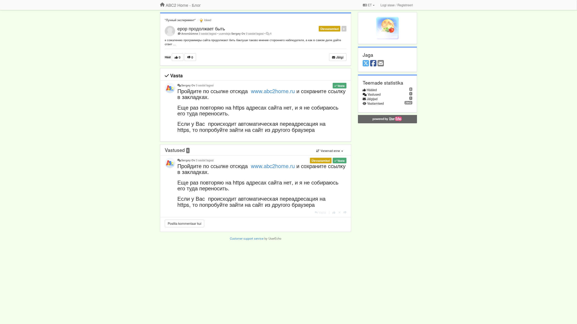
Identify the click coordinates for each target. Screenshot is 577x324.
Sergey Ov (238, 34)
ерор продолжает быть (201, 28)
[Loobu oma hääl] (339, 212)
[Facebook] (373, 63)
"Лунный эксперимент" (180, 20)
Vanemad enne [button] (330, 150)
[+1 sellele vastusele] (333, 212)
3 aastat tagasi (205, 85)
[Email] (381, 63)
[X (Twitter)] (366, 63)
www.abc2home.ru (273, 91)
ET (370, 5)
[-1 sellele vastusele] (344, 212)
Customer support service (246, 238)
